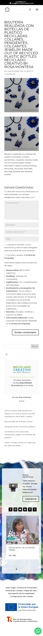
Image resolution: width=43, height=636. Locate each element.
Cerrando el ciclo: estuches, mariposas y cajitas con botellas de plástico (19, 435)
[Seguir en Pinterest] (30, 509)
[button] (39, 541)
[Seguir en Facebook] (10, 509)
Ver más (12, 555)
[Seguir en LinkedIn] (25, 509)
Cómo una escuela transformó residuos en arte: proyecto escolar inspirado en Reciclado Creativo (19, 414)
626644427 (21, 2)
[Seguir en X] (35, 509)
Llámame (30, 499)
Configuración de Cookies (21, 596)
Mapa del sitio (30, 590)
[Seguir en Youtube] (20, 509)
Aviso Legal (11, 588)
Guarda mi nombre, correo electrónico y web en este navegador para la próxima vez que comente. (21, 248)
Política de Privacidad (20, 324)
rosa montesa (13, 71)
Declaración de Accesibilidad (21, 593)
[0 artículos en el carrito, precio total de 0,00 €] (6, 354)
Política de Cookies (14, 590)
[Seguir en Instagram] (15, 509)
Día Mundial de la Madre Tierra (18, 421)
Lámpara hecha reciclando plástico (20, 427)
